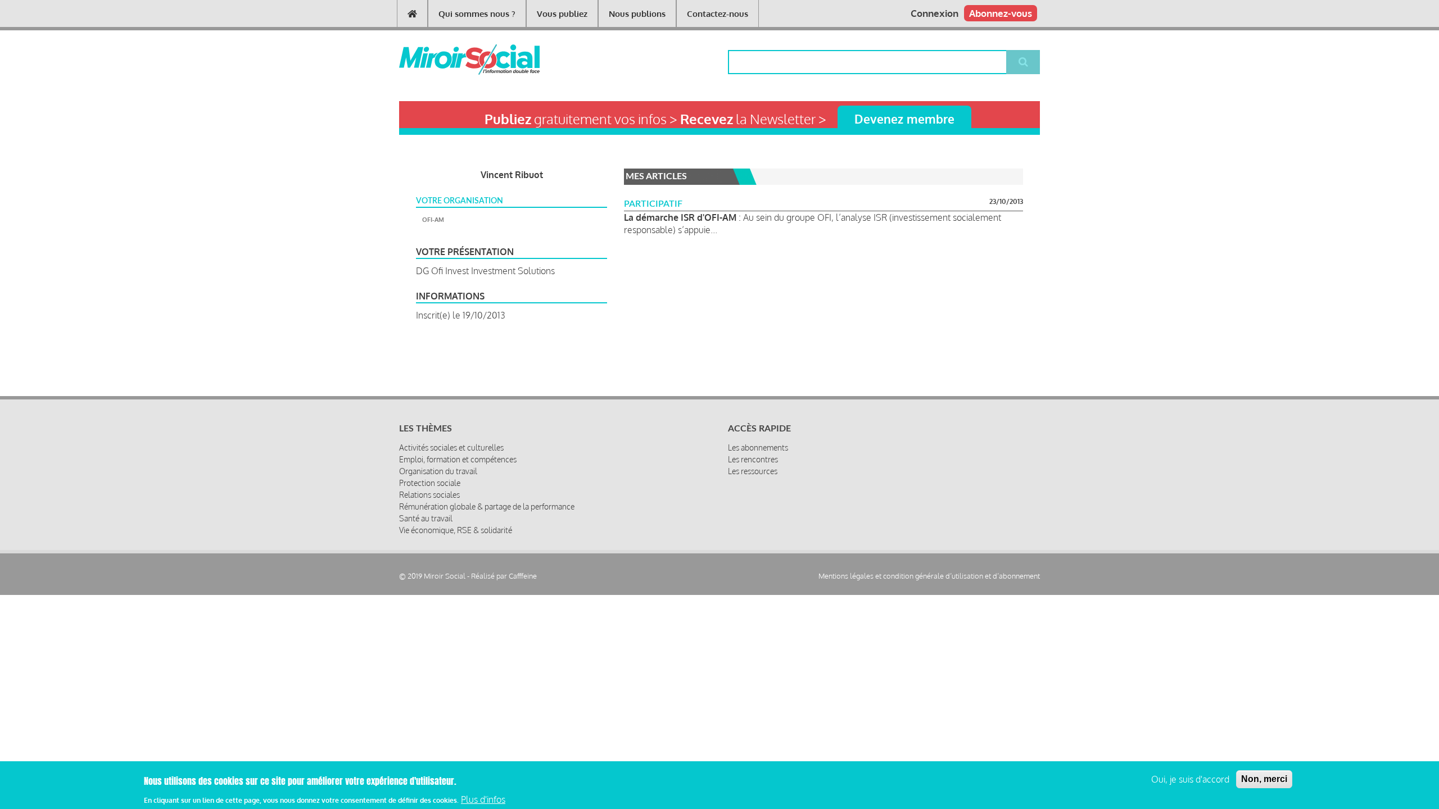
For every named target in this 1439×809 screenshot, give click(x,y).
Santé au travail (425, 518)
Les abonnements (758, 447)
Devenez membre (904, 118)
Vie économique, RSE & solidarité (455, 530)
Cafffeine (523, 575)
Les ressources (752, 471)
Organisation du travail (438, 471)
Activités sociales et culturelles (451, 447)
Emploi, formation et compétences (458, 459)
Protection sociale (429, 483)
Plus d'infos (483, 799)
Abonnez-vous (1000, 13)
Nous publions (637, 13)
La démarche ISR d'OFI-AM (680, 217)
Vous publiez (562, 13)
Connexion (934, 13)
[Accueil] (451, 59)
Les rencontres (753, 459)
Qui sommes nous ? (476, 13)
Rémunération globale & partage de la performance (486, 506)
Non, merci (1264, 779)
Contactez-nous (717, 13)
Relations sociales (429, 494)
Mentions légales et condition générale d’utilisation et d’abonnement (929, 576)
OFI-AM (433, 220)
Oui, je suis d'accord (1190, 779)
